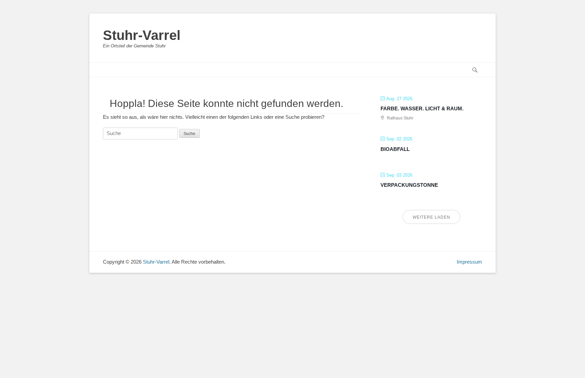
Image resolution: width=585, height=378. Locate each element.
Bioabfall (395, 149)
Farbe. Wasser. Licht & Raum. (422, 108)
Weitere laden (431, 217)
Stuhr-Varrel (141, 35)
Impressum (469, 262)
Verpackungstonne (409, 185)
